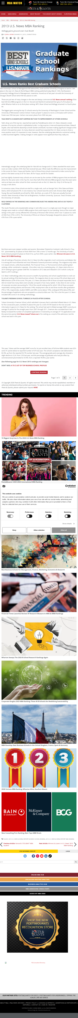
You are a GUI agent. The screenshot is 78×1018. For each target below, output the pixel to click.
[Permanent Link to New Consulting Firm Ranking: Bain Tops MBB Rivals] (39, 811)
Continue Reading (39, 372)
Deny (14, 530)
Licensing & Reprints (46, 1003)
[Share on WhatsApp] (18, 38)
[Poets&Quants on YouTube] (41, 856)
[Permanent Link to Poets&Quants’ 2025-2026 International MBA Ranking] (39, 460)
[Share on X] (6, 38)
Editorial (26, 1005)
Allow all (64, 530)
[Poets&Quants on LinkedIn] (46, 856)
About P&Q (4, 1003)
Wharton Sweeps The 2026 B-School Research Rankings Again (25, 657)
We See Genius (42, 998)
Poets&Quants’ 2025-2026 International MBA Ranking (22, 482)
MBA (7, 20)
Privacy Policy (31, 1003)
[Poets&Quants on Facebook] (33, 856)
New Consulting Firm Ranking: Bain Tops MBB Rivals (21, 833)
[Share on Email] (10, 38)
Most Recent (35, 14)
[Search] (76, 862)
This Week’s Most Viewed (52, 14)
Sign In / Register (48, 1005)
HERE (35, 387)
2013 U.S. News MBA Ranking (27, 20)
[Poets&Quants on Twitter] (25, 856)
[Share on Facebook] (3, 38)
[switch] (29, 516)
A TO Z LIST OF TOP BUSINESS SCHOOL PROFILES (29, 365)
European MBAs (70, 14)
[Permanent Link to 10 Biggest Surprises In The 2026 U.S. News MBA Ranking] (39, 417)
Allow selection (39, 530)
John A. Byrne (9, 34)
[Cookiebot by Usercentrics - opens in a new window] (67, 486)
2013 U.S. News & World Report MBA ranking (60, 839)
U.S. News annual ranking (62, 99)
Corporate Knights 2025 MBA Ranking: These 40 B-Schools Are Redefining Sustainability (35, 701)
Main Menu (12, 14)
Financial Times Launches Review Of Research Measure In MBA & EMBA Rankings (32, 614)
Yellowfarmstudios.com (44, 1010)
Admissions (23, 14)
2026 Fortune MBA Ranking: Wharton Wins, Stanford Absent (24, 789)
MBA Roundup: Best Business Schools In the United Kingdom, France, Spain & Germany (35, 745)
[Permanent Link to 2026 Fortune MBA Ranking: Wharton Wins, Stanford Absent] (39, 768)
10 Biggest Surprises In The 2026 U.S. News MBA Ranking (23, 438)
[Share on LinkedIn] (14, 38)
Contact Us (36, 1005)
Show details (67, 523)
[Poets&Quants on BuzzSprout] (29, 856)
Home (3, 14)
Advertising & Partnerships (66, 1003)
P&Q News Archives (17, 1003)
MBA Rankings (14, 20)
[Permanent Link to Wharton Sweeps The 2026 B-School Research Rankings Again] (39, 636)
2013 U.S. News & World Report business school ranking (27, 839)
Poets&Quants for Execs (28, 995)
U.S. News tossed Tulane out (28, 314)
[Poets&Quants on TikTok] (50, 856)
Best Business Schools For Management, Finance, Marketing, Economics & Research (33, 570)
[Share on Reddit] (22, 38)
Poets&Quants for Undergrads (52, 995)
